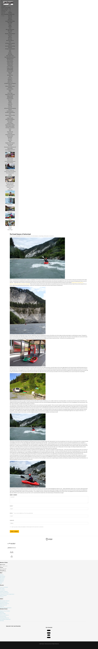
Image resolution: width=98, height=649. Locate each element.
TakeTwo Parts (10, 64)
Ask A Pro (10, 140)
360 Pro (10, 32)
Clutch (10, 73)
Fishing (10, 197)
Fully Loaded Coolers (10, 126)
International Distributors (10, 161)
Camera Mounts (10, 88)
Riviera (10, 101)
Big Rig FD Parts (10, 58)
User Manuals (10, 144)
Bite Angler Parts (10, 55)
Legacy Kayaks (10, 68)
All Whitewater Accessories (10, 83)
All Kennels (10, 133)
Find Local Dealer (4, 587)
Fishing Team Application (5, 607)
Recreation (10, 212)
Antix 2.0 (10, 72)
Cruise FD (10, 106)
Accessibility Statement (10, 149)
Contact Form (3, 571)
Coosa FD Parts (10, 61)
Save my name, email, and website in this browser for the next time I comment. (27, 526)
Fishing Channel (10, 184)
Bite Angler (10, 22)
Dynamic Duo (10, 75)
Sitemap (2, 620)
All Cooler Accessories (10, 127)
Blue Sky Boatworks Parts (10, 57)
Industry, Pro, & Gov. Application (7, 594)
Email (11, 513)
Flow (10, 76)
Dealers (10, 151)
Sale (10, 130)
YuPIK (10, 28)
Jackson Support (4, 591)
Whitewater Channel (10, 185)
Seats (10, 51)
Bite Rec (10, 100)
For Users (10, 138)
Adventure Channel (4, 603)
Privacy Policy (3, 616)
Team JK (10, 175)
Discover (2, 580)
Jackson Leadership (10, 170)
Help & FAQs (3, 613)
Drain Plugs (10, 93)
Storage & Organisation (10, 48)
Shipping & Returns (4, 617)
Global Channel (10, 187)
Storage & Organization (10, 112)
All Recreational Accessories (10, 108)
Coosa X (10, 23)
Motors (10, 36)
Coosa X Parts (10, 62)
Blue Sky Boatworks (10, 29)
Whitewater (10, 204)
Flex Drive (10, 39)
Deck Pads (10, 54)
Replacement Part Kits (10, 94)
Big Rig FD (10, 19)
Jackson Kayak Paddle (10, 21)
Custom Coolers (10, 123)
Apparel (10, 44)
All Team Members (10, 183)
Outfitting (10, 87)
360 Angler (10, 30)
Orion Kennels (10, 131)
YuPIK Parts (10, 65)
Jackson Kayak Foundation (10, 171)
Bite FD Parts (10, 59)
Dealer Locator (10, 158)
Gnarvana (10, 77)
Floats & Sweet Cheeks (10, 86)
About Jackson (10, 162)
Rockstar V (10, 79)
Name (11, 505)
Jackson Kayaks (10, 70)
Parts (10, 41)
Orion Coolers (10, 120)
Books (10, 90)
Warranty (10, 145)
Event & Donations (10, 172)
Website (12, 520)
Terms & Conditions (4, 615)
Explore (1, 581)
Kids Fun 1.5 (10, 82)
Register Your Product (10, 142)
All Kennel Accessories (10, 134)
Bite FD (10, 18)
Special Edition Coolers (10, 124)
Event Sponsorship (4, 592)
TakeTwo (10, 26)
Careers (10, 174)
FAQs (10, 141)
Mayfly (10, 25)
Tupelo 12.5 (10, 104)
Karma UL (10, 80)
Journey (10, 105)
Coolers (10, 219)
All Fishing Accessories (10, 43)
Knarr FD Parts (10, 66)
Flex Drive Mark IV (10, 40)
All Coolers (10, 122)
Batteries (10, 37)
